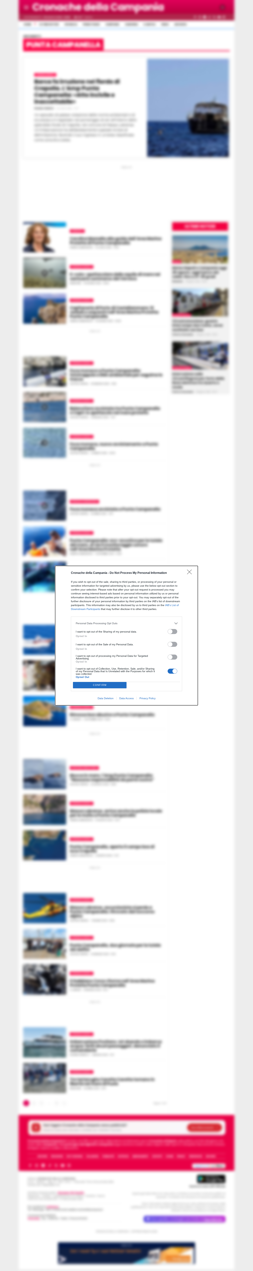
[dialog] (126, 635)
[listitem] (126, 623)
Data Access (126, 698)
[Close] (190, 573)
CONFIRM (100, 685)
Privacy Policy (147, 698)
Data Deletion (106, 698)
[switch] (172, 631)
